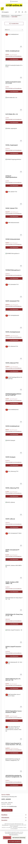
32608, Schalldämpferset (12, 51)
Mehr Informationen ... (14, 834)
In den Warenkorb (14, 59)
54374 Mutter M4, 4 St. (12, 114)
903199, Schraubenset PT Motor (12, 550)
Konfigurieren (7, 837)
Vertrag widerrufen (6, 810)
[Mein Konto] (22, 12)
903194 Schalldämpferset (12, 426)
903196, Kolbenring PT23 (12, 488)
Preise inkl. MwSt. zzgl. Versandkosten (14, 56)
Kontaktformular (13, 806)
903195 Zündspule (10, 457)
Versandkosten (5, 825)
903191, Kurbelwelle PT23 (12, 301)
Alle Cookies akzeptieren (14, 841)
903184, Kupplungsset (12, 145)
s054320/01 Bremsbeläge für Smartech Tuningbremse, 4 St (14, 776)
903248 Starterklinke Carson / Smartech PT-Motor (14, 711)
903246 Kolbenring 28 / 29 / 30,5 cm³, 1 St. (13, 679)
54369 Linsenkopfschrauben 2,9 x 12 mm (13, 82)
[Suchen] (16, 12)
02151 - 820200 (6, 799)
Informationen (5, 817)
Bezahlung (4, 814)
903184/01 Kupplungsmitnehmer (11, 176)
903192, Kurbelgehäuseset (13, 332)
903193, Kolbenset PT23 (12, 363)
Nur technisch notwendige (19, 837)
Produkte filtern (15, 23)
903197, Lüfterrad (10, 519)
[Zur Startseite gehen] (14, 5)
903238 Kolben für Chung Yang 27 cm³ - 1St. (14, 615)
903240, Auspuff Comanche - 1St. (14, 647)
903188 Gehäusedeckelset (13, 239)
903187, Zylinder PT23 (11, 208)
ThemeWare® (14, 828)
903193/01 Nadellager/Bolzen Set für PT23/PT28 (13, 394)
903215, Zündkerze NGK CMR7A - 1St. (12, 582)
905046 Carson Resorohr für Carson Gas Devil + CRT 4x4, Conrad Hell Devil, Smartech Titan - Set (13, 744)
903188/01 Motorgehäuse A (13, 270)
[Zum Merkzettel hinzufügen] (20, 46)
